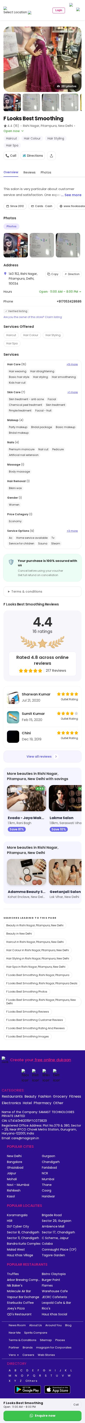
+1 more (72, 392)
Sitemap (46, 1340)
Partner (14, 1347)
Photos (11, 226)
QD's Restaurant (19, 1314)
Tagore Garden (53, 1255)
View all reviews (39, 756)
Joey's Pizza (16, 1308)
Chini (26, 733)
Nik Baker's (14, 1286)
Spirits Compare (35, 1333)
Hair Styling (53, 335)
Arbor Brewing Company (24, 1280)
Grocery (60, 1096)
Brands (28, 1347)
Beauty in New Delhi (19, 933)
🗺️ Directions (32, 155)
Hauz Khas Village (20, 1255)
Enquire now (45, 1415)
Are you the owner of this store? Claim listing (32, 317)
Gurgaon (48, 1156)
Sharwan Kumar (36, 694)
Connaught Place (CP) (59, 1250)
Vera (12, 1355)
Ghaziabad (15, 1168)
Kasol (11, 1196)
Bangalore (14, 1162)
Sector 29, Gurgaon (56, 1221)
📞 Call (10, 155)
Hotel (27, 1102)
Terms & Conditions (22, 1340)
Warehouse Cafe (55, 1291)
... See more (71, 194)
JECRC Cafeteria (54, 1297)
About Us (35, 1325)
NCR (45, 1173)
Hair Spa (12, 343)
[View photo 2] (12, 102)
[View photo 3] (31, 102)
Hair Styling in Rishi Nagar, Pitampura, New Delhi (37, 958)
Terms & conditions (26, 591)
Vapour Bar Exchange (23, 1297)
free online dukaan (53, 1060)
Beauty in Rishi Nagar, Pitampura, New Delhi (34, 925)
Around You (53, 1325)
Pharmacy (42, 1102)
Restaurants (12, 1096)
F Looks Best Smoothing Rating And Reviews (35, 1028)
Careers (28, 1355)
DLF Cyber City (18, 1226)
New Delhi (14, 1156)
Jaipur (11, 1173)
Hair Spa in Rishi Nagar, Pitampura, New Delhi (35, 967)
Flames (47, 1286)
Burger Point (51, 1280)
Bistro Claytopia (54, 1274)
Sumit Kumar (33, 713)
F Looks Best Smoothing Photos (26, 991)
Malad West (16, 1250)
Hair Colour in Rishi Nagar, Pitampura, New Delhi (37, 950)
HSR (9, 1221)
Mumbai (48, 1179)
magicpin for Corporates (53, 1347)
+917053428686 (69, 301)
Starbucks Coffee (20, 1303)
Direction (74, 274)
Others (32, 1381)
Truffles (13, 1274)
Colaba (47, 1244)
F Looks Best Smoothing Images (27, 1036)
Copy (54, 274)
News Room (17, 1325)
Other (58, 1102)
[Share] (51, 155)
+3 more (72, 531)
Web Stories (46, 1355)
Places (60, 1340)
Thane (47, 1185)
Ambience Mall (53, 1226)
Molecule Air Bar (19, 1291)
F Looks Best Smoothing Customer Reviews (34, 1020)
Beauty (30, 1096)
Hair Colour (30, 335)
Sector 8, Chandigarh (23, 1232)
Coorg (46, 1190)
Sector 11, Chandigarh (23, 1238)
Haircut (11, 335)
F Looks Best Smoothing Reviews (27, 1011)
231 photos (68, 86)
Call (76, 1404)
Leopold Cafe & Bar (56, 1303)
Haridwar (48, 1196)
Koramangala (17, 1215)
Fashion (44, 1096)
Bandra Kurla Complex (24, 1244)
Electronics (11, 1102)
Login (58, 10)
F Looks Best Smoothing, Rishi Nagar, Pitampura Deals (41, 983)
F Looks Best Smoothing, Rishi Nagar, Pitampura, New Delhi (41, 1001)
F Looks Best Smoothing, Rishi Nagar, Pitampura (37, 975)
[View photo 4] (50, 102)
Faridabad (49, 1168)
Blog (68, 1325)
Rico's (46, 1308)
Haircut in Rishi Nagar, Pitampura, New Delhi (35, 942)
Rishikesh (13, 1190)
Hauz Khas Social (54, 1314)
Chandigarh (51, 1162)
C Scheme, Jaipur (55, 1238)
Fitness (75, 1096)
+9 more (72, 364)
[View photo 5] (69, 102)
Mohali (12, 1179)
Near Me (15, 1333)
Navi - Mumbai (18, 1185)
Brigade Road (52, 1215)
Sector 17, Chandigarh (58, 1232)
